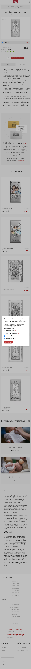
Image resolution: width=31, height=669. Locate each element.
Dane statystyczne (11, 338)
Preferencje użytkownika (12, 333)
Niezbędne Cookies (11, 331)
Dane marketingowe (11, 336)
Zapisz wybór (8, 342)
